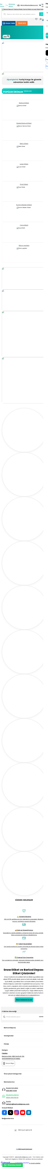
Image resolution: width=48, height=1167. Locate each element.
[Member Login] (40, 19)
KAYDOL (41, 1016)
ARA (42, 14)
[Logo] (23, 9)
